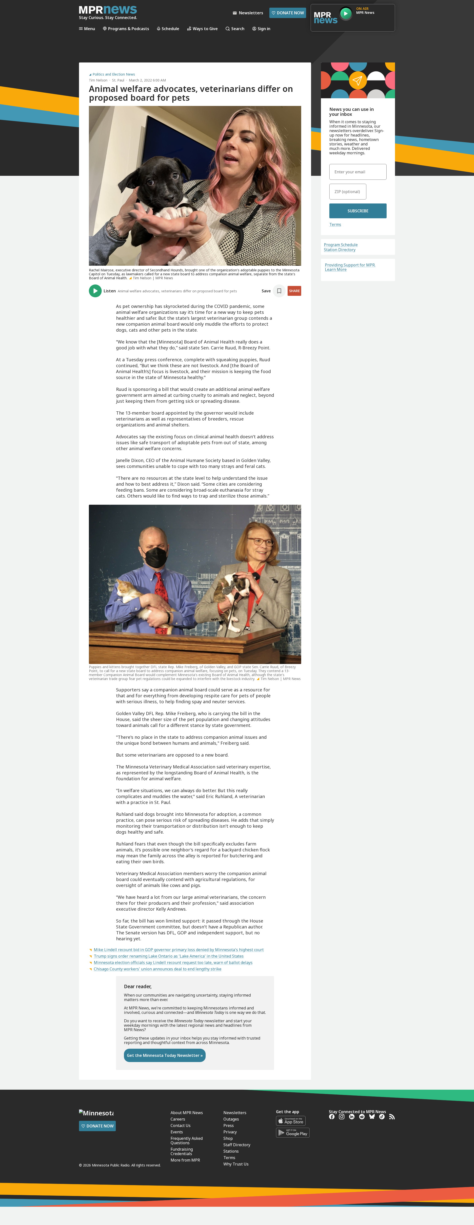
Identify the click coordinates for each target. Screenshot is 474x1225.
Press (228, 1125)
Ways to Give (205, 28)
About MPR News (187, 1112)
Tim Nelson (98, 80)
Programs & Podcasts (128, 28)
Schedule (170, 28)
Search (237, 28)
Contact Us (181, 1125)
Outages (231, 1119)
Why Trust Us (236, 1164)
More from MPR (185, 1160)
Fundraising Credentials (182, 1151)
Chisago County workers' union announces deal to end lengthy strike (157, 969)
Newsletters (234, 1112)
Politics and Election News (114, 74)
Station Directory (340, 249)
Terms (335, 224)
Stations (231, 1151)
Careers (178, 1119)
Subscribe (358, 211)
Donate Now (288, 13)
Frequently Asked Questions (187, 1140)
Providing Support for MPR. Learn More (350, 267)
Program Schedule (341, 244)
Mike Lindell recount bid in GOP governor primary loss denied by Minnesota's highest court (179, 949)
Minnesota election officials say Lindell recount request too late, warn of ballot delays (173, 962)
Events (177, 1132)
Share (294, 290)
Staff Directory (236, 1144)
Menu (89, 28)
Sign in (264, 28)
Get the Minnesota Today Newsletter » (165, 1055)
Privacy (230, 1132)
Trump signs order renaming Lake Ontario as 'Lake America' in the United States (169, 956)
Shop (228, 1138)
